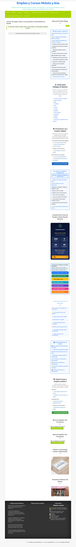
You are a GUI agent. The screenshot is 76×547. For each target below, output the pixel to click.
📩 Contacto (52, 513)
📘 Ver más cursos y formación (60, 163)
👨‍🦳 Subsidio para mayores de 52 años (59, 57)
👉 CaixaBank (56, 103)
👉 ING (54, 105)
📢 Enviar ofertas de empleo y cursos (57, 511)
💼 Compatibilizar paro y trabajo (58, 55)
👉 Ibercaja (55, 117)
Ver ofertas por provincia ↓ (57, 428)
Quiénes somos (58, 505)
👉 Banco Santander (57, 100)
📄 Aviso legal (52, 514)
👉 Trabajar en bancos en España (60, 98)
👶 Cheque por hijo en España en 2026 (60, 44)
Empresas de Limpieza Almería (39, 12)
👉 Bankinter (55, 110)
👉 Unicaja (55, 107)
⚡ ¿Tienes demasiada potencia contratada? (58, 323)
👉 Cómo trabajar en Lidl (57, 279)
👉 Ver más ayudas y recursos (58, 76)
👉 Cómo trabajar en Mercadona (59, 276)
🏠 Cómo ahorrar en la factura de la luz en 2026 (59, 309)
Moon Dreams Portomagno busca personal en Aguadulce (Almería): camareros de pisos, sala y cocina (15, 526)
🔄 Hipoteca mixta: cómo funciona (59, 192)
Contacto (27, 16)
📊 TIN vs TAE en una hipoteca (58, 194)
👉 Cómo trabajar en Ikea (57, 282)
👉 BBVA (54, 102)
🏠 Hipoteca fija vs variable (57, 190)
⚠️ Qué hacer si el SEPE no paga (58, 61)
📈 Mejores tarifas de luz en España (59, 316)
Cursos (20, 12)
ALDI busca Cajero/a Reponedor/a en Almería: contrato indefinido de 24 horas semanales (16, 531)
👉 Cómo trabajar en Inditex (58, 291)
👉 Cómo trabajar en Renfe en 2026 (59, 272)
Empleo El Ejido (54, 12)
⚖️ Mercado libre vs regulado (58, 319)
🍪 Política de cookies (54, 517)
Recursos (26, 12)
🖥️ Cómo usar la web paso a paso (56, 512)
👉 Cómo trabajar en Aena (58, 285)
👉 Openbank (55, 114)
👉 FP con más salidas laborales (59, 156)
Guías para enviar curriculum (14, 16)
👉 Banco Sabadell (57, 112)
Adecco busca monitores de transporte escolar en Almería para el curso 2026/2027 (16, 507)
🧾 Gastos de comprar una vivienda (59, 196)
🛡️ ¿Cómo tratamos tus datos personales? (58, 518)
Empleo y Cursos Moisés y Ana (38, 3)
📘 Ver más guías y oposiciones (60, 412)
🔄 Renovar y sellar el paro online (59, 67)
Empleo (13, 12)
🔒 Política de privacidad (54, 516)
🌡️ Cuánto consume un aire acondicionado (57, 334)
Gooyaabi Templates (65, 542)
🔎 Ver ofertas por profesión (57, 442)
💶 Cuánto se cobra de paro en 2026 (59, 53)
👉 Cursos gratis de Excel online (59, 142)
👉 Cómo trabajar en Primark (58, 288)
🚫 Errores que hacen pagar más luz (59, 326)
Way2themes (51, 542)
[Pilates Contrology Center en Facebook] (60, 465)
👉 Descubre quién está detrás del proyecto (58, 507)
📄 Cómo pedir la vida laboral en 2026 (59, 59)
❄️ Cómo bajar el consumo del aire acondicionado (59, 330)
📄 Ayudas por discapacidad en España (60, 349)
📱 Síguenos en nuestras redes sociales (57, 519)
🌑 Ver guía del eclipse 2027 (60, 256)
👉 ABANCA (55, 116)
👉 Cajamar (55, 109)
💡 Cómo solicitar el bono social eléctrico (58, 313)
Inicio (7, 12)
